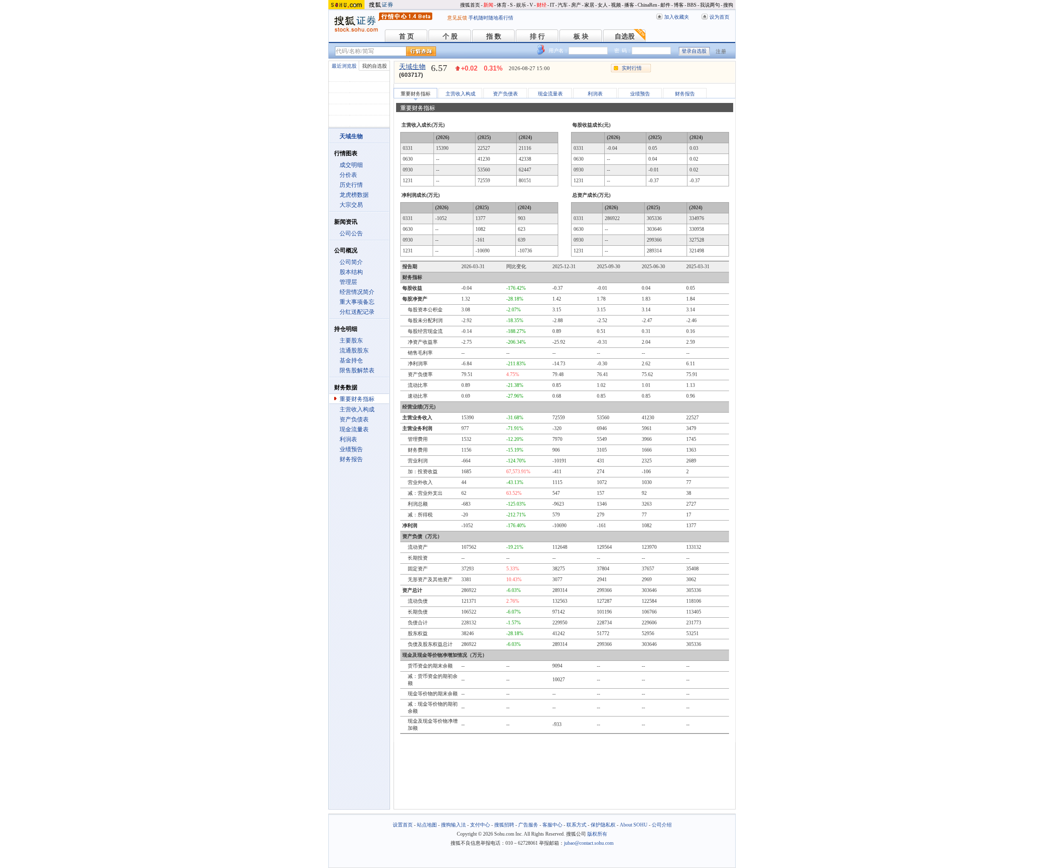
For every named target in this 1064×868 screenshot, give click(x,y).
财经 (542, 5)
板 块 (581, 36)
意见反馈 (457, 18)
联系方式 (576, 825)
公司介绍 (662, 825)
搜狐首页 (470, 5)
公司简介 (351, 262)
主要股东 (351, 340)
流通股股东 (354, 350)
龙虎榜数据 (354, 195)
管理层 (348, 282)
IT (552, 5)
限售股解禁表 (357, 370)
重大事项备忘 (357, 302)
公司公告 (351, 233)
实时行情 (632, 68)
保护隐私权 (603, 825)
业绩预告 (351, 449)
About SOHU (634, 825)
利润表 (348, 439)
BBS (692, 5)
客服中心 (552, 825)
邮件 (665, 5)
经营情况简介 (357, 292)
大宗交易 (351, 205)
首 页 (406, 36)
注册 (721, 51)
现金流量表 (354, 429)
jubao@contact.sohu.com (588, 843)
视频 (616, 5)
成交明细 (351, 165)
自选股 (625, 36)
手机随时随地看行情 (490, 18)
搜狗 (728, 5)
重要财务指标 (357, 399)
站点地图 (427, 825)
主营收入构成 (357, 409)
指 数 (493, 36)
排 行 (537, 36)
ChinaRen (647, 5)
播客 (629, 5)
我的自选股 (374, 66)
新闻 (488, 5)
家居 (589, 5)
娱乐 (521, 5)
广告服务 (528, 825)
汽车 (563, 5)
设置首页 (403, 825)
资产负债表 (354, 419)
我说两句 (710, 5)
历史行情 (351, 185)
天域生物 (412, 66)
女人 (603, 5)
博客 (679, 5)
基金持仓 (351, 360)
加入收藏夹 (676, 17)
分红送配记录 (357, 312)
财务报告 (351, 459)
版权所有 (597, 834)
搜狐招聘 (504, 825)
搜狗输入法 (453, 825)
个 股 (450, 36)
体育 (502, 5)
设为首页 (719, 17)
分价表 (348, 175)
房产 (576, 5)
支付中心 (480, 825)
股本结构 (351, 272)
